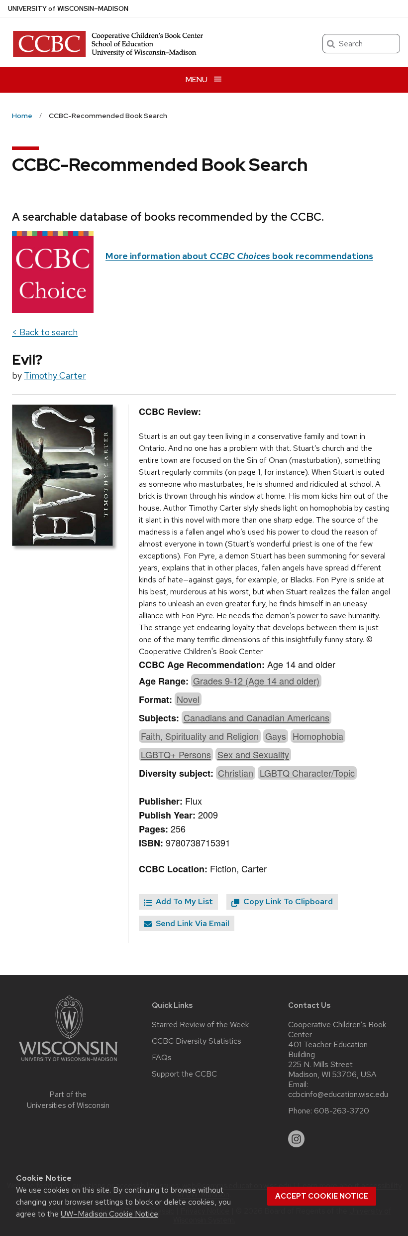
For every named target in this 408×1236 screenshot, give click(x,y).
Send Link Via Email (191, 923)
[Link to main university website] (68, 1063)
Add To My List (183, 901)
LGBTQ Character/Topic (307, 772)
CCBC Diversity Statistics (196, 1041)
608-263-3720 (341, 1111)
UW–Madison (68, 8)
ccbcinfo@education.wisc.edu (338, 1094)
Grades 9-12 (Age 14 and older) (256, 680)
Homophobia (318, 735)
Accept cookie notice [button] (321, 1196)
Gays (275, 735)
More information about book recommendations (239, 256)
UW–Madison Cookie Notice (109, 1214)
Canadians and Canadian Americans (256, 717)
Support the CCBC (184, 1074)
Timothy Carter (55, 375)
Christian (235, 772)
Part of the (68, 1100)
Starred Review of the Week (200, 1025)
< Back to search (45, 332)
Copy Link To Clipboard (287, 901)
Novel (188, 698)
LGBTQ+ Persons (176, 754)
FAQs (162, 1058)
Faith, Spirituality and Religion (200, 735)
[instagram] (296, 1138)
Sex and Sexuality (253, 754)
